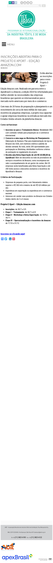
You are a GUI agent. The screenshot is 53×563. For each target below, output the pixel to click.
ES (16, 3)
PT (10, 3)
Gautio (45, 556)
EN (13, 3)
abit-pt (8, 546)
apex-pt (17, 556)
